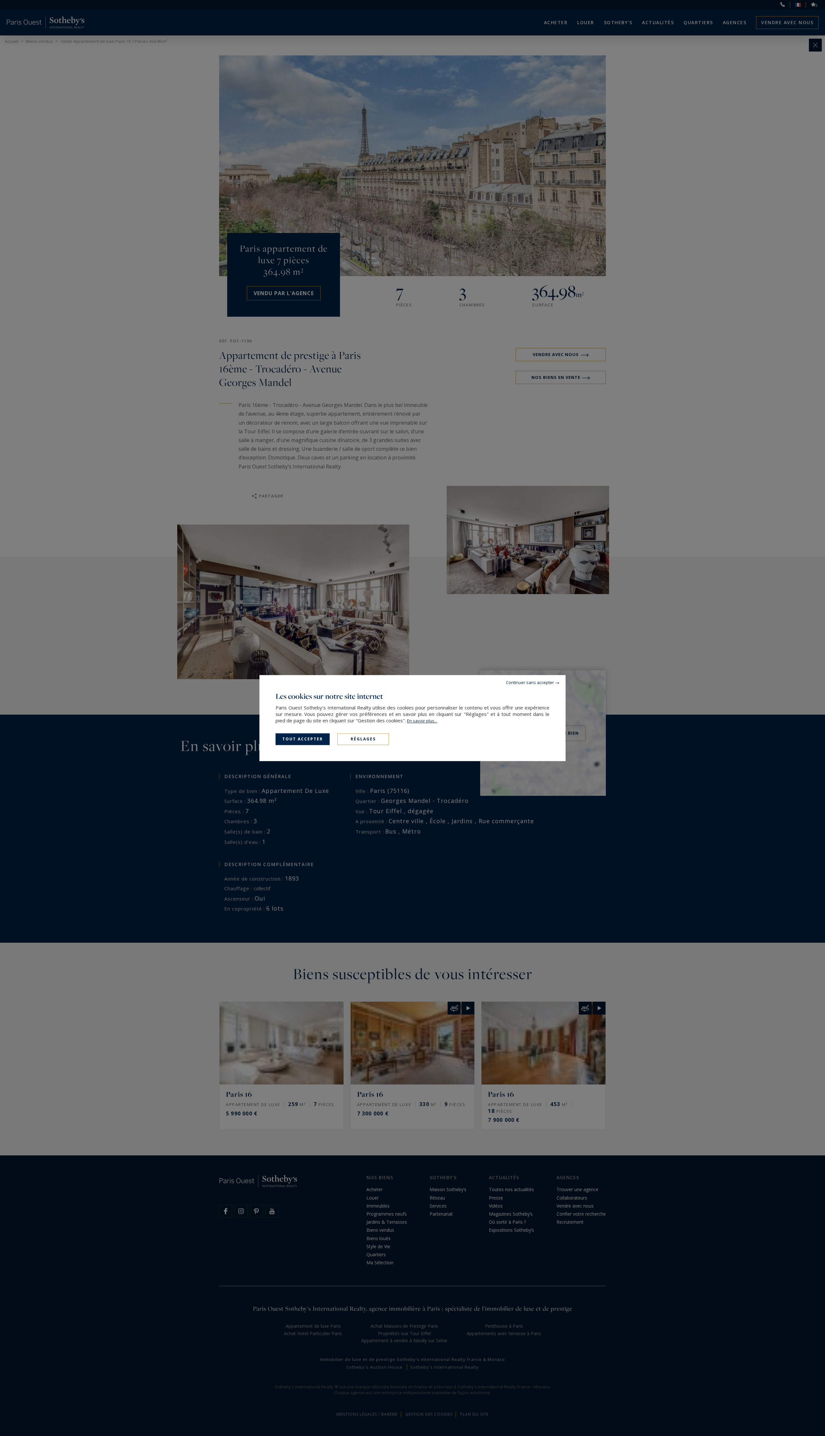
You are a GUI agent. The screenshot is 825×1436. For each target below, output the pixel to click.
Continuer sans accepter (530, 682)
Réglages (363, 739)
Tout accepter (302, 739)
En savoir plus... (422, 721)
